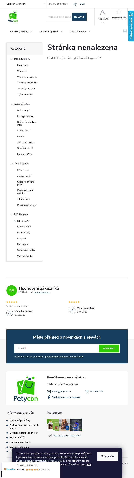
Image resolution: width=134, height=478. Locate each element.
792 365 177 (96, 391)
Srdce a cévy (23, 130)
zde (89, 464)
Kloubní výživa (24, 154)
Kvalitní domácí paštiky (25, 192)
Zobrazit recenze (42, 292)
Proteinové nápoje (26, 204)
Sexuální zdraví (25, 148)
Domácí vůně (24, 226)
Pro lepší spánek (25, 116)
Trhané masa (23, 199)
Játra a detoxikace (26, 142)
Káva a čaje (23, 170)
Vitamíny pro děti (26, 88)
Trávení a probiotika (27, 82)
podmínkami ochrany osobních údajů (64, 356)
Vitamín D (22, 71)
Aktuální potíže (22, 104)
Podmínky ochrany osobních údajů (24, 427)
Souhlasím (107, 456)
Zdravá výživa (21, 163)
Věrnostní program (19, 447)
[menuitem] (21, 32)
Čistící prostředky (26, 250)
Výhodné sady (24, 94)
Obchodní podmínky (15, 3)
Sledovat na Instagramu (66, 435)
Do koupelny (23, 232)
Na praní (21, 238)
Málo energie (23, 110)
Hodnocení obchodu (20, 442)
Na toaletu (22, 244)
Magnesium (23, 65)
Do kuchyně (23, 220)
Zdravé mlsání (24, 176)
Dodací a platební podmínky (24, 432)
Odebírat (109, 348)
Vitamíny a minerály (27, 76)
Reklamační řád (17, 437)
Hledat (79, 17)
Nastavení (25, 472)
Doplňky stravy (22, 58)
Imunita (21, 136)
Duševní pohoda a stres (26, 123)
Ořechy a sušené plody (25, 183)
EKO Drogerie (21, 214)
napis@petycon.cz (61, 391)
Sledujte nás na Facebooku (66, 397)
